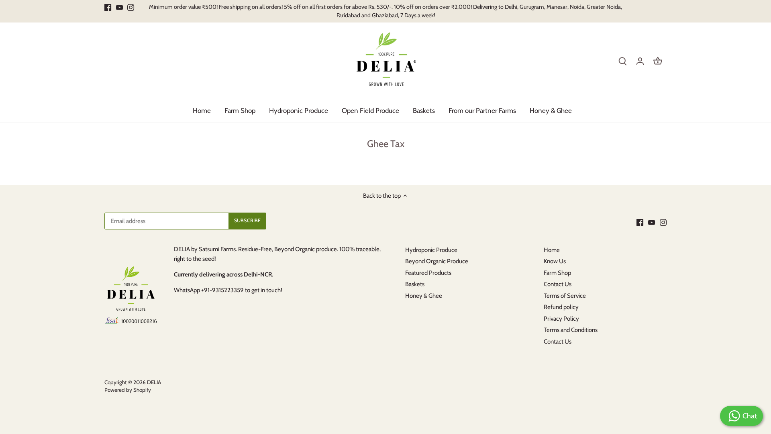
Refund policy (561, 307)
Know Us (555, 261)
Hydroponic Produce (431, 250)
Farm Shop (557, 272)
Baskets (414, 284)
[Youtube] (119, 7)
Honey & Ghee (423, 295)
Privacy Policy (561, 318)
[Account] (640, 61)
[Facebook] (107, 7)
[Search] (622, 61)
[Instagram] (130, 7)
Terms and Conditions (571, 330)
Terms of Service (565, 295)
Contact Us (557, 284)
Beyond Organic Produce (436, 261)
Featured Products (428, 272)
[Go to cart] (658, 61)
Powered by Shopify (127, 390)
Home (552, 250)
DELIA (154, 382)
